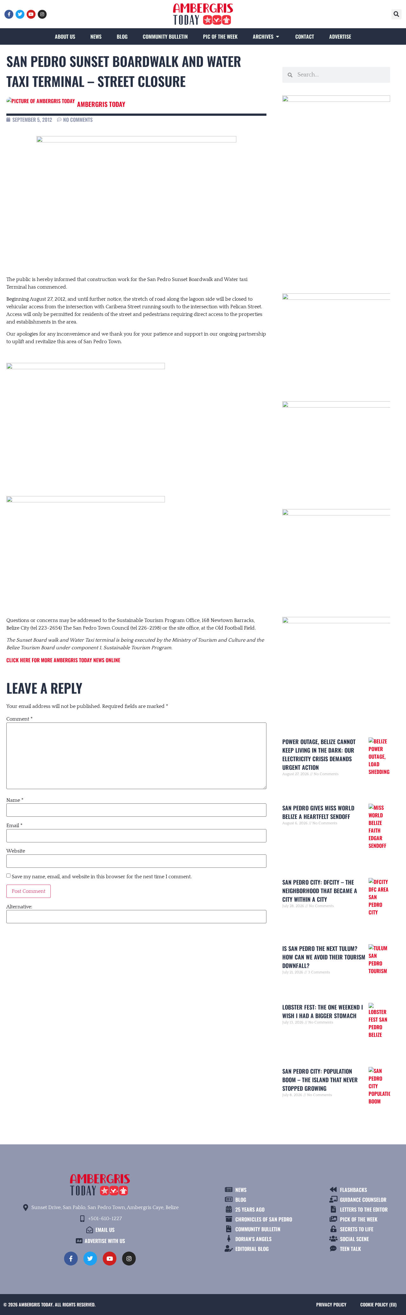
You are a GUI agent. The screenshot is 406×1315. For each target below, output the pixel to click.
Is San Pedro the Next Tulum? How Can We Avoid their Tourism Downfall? (323, 957)
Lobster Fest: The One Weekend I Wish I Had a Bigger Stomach (322, 1011)
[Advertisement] (336, 223)
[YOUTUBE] (31, 14)
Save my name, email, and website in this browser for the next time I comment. (102, 876)
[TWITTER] (20, 14)
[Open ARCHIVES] (277, 36)
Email (14, 825)
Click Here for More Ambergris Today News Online (63, 660)
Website (15, 851)
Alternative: (19, 906)
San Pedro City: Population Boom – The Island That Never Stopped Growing (320, 1079)
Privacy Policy (331, 1304)
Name (14, 800)
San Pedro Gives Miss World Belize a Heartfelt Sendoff (318, 812)
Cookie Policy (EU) (378, 1304)
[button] (396, 14)
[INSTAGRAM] (42, 14)
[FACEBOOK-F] (8, 14)
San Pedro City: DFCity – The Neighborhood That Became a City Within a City (319, 890)
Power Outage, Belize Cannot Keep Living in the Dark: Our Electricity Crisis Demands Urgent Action (319, 754)
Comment (19, 719)
